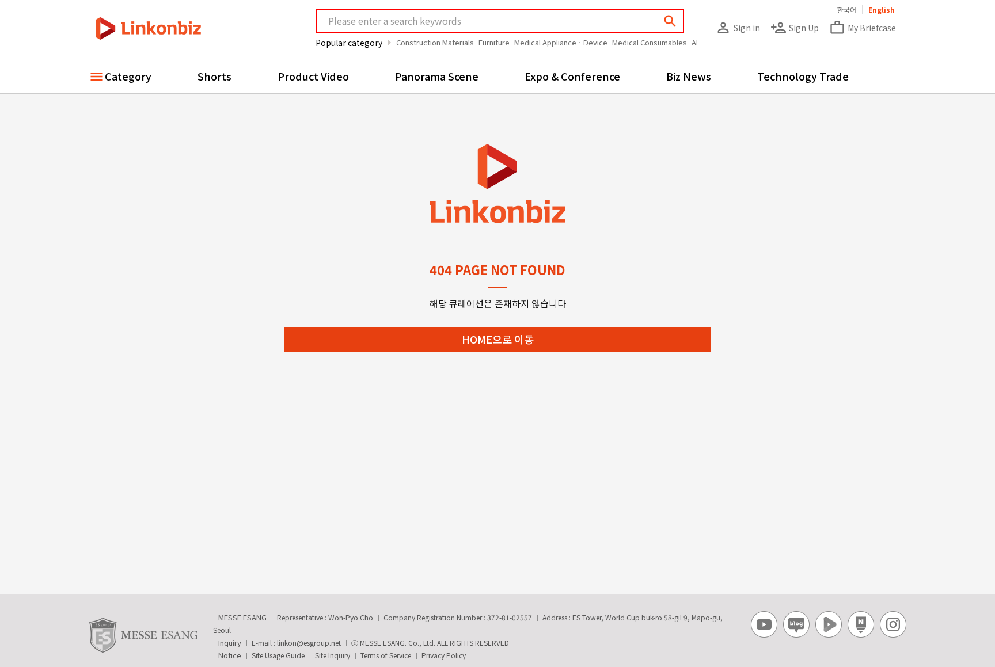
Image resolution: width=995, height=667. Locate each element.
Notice (229, 655)
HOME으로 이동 (498, 338)
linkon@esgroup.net (309, 642)
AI (695, 42)
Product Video (313, 75)
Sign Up (794, 27)
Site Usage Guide (278, 655)
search (670, 21)
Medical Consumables (649, 42)
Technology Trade (803, 75)
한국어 (846, 9)
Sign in (737, 27)
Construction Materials (435, 42)
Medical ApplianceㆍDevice (560, 42)
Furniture (494, 42)
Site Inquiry (332, 655)
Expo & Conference (572, 75)
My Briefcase (862, 27)
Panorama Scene (436, 75)
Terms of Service (385, 655)
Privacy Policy (443, 655)
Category (128, 75)
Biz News (688, 75)
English (881, 9)
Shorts (214, 75)
